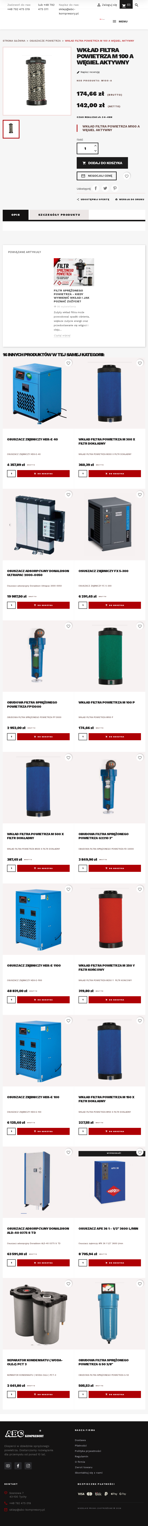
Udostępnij (95, 188)
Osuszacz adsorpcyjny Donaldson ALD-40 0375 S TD (38, 1231)
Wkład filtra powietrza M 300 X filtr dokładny (107, 441)
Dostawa (80, 1440)
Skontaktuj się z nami (89, 1472)
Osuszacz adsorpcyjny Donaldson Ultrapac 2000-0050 (38, 573)
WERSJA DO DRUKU (129, 199)
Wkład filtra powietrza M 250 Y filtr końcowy (107, 967)
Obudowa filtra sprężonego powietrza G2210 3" (104, 836)
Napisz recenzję (90, 72)
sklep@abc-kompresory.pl (27, 1509)
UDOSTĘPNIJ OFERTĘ (93, 199)
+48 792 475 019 (18, 9)
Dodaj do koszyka (102, 163)
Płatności (81, 1445)
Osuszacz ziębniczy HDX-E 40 (32, 439)
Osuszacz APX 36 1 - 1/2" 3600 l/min (108, 1228)
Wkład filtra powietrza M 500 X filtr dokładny (35, 836)
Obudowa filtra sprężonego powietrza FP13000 (32, 704)
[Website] (8, 1465)
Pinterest (114, 188)
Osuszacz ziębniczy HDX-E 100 (33, 1097)
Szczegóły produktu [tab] (59, 214)
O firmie (80, 1461)
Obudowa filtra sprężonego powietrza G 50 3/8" (104, 1362)
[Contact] (18, 1465)
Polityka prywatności (88, 1451)
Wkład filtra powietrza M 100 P (107, 702)
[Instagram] (28, 1465)
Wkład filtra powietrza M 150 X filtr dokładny (106, 1099)
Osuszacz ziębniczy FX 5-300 (104, 571)
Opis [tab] (15, 214)
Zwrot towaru (83, 1467)
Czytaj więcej (62, 335)
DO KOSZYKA (45, 474)
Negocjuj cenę (96, 176)
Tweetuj (105, 188)
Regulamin (81, 1456)
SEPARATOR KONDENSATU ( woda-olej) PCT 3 (34, 1362)
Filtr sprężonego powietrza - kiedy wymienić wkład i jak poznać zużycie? (71, 296)
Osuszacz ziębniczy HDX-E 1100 (34, 965)
